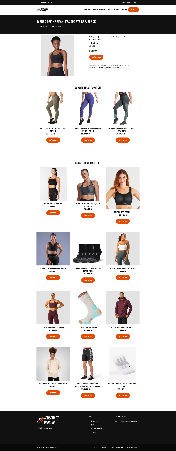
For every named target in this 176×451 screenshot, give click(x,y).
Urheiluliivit (123, 37)
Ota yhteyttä (103, 448)
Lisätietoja (96, 57)
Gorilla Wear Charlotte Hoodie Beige (53, 384)
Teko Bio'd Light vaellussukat (88, 327)
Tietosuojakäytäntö (123, 448)
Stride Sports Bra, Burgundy (53, 327)
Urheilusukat (57, 26)
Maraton (87, 10)
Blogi (124, 10)
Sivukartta (134, 448)
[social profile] (51, 2)
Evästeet (112, 448)
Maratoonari (114, 10)
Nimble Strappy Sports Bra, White (123, 268)
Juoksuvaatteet (44, 26)
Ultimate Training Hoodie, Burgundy (123, 327)
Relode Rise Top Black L (53, 203)
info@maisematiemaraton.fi (129, 2)
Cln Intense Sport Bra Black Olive (53, 268)
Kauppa (133, 10)
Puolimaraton (99, 10)
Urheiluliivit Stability (122, 212)
